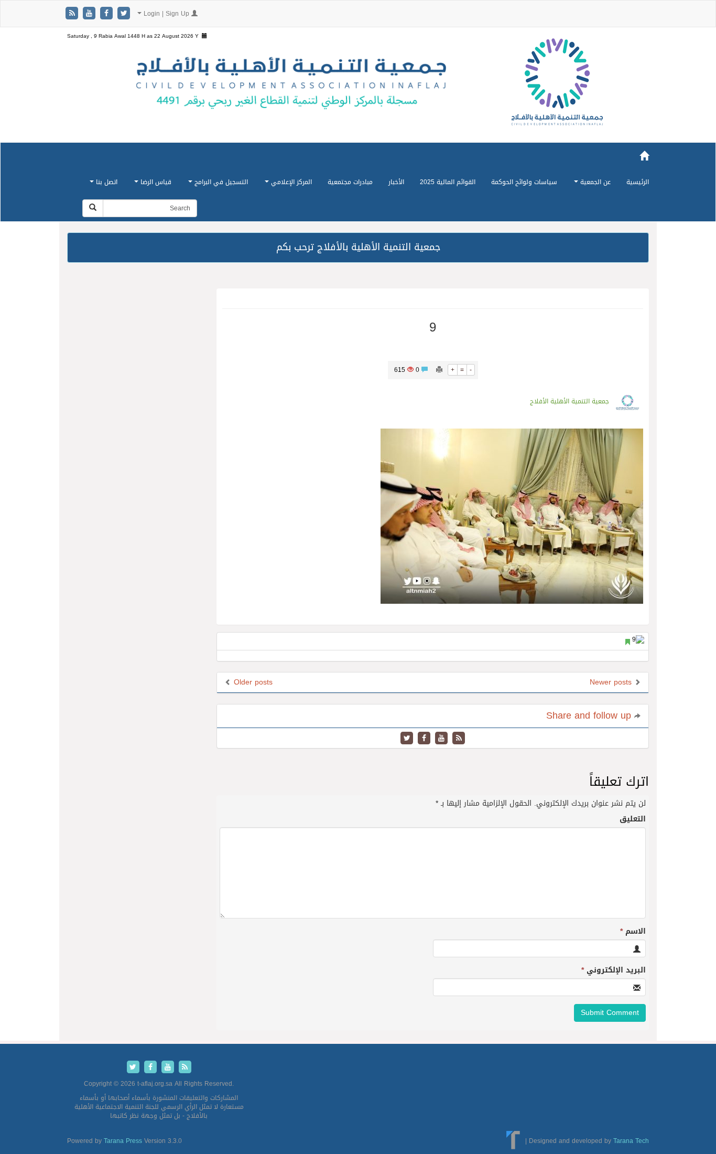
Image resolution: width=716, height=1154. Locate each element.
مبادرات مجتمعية (350, 182)
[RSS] (73, 14)
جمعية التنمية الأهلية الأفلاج (569, 401)
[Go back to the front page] (557, 93)
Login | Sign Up (166, 13)
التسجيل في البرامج (220, 182)
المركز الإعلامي (290, 182)
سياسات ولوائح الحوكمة (524, 182)
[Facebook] (107, 14)
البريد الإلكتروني (613, 970)
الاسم (633, 931)
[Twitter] (123, 14)
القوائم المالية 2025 (447, 182)
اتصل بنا (105, 182)
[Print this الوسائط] (439, 370)
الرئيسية (637, 182)
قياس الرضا (154, 182)
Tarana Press (123, 1141)
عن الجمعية (594, 182)
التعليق (633, 819)
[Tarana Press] (513, 1140)
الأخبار (396, 182)
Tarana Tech (631, 1140)
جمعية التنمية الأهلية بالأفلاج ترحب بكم (358, 247)
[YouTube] (90, 14)
